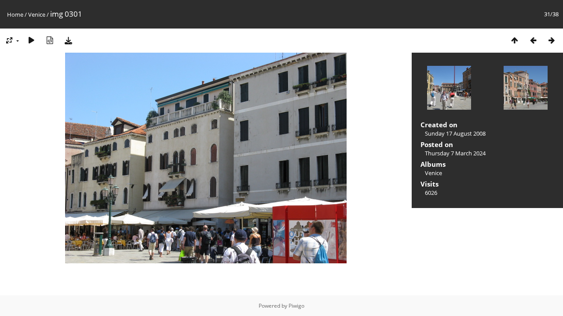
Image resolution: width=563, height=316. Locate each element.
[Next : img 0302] (551, 40)
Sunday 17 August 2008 (455, 133)
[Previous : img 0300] (533, 40)
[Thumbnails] (514, 40)
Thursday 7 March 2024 (455, 153)
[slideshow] (31, 40)
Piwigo (296, 305)
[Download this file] (68, 40)
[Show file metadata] (49, 40)
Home (15, 14)
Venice (36, 14)
